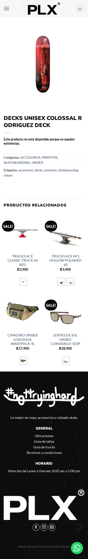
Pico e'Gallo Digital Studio (53, 546)
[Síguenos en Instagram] (44, 527)
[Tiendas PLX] (44, 8)
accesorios (26, 170)
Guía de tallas (44, 441)
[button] (7, 8)
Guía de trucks (44, 447)
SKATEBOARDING (17, 163)
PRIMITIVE (50, 157)
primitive (50, 170)
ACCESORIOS (30, 157)
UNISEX (37, 163)
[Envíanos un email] (52, 527)
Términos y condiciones (44, 453)
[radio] (23, 281)
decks (39, 170)
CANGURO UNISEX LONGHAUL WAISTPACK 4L (23, 339)
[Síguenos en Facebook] (36, 527)
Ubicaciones (44, 436)
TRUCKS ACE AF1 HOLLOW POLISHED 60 (65, 260)
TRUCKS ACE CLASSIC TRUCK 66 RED (23, 260)
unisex (8, 175)
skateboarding (68, 170)
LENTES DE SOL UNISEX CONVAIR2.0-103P (65, 339)
